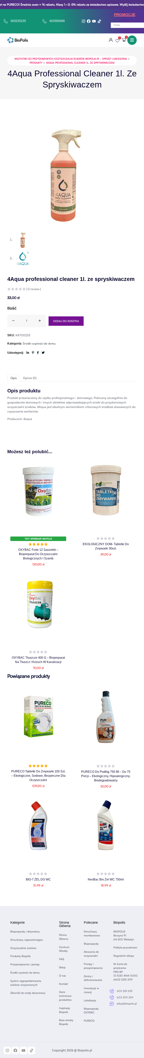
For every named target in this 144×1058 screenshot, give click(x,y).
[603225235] (6, 21)
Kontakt (63, 983)
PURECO (89, 1020)
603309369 (57, 21)
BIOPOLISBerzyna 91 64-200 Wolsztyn (123, 935)
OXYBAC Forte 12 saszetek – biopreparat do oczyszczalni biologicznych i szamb (38, 554)
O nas (62, 975)
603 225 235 (124, 991)
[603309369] (45, 21)
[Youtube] (94, 21)
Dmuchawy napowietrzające (26, 939)
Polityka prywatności (125, 947)
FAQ (61, 959)
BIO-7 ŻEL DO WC (38, 879)
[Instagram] (83, 21)
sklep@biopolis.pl (127, 1003)
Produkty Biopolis (20, 956)
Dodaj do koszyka (66, 321)
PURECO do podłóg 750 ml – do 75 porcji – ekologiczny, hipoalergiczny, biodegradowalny (105, 776)
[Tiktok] (99, 21)
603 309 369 (125, 997)
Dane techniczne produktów (65, 995)
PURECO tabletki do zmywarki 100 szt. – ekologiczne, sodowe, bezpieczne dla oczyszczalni (38, 776)
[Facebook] (88, 21)
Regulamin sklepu (123, 955)
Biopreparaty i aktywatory (25, 931)
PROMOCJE (124, 15)
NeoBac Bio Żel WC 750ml (106, 879)
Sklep (62, 967)
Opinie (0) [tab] (29, 378)
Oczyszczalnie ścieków (23, 948)
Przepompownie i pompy (25, 964)
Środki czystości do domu (39, 343)
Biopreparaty (91, 943)
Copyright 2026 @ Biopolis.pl (72, 1050)
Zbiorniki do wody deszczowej (27, 992)
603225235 (18, 21)
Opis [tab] (13, 378)
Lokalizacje (90, 1000)
